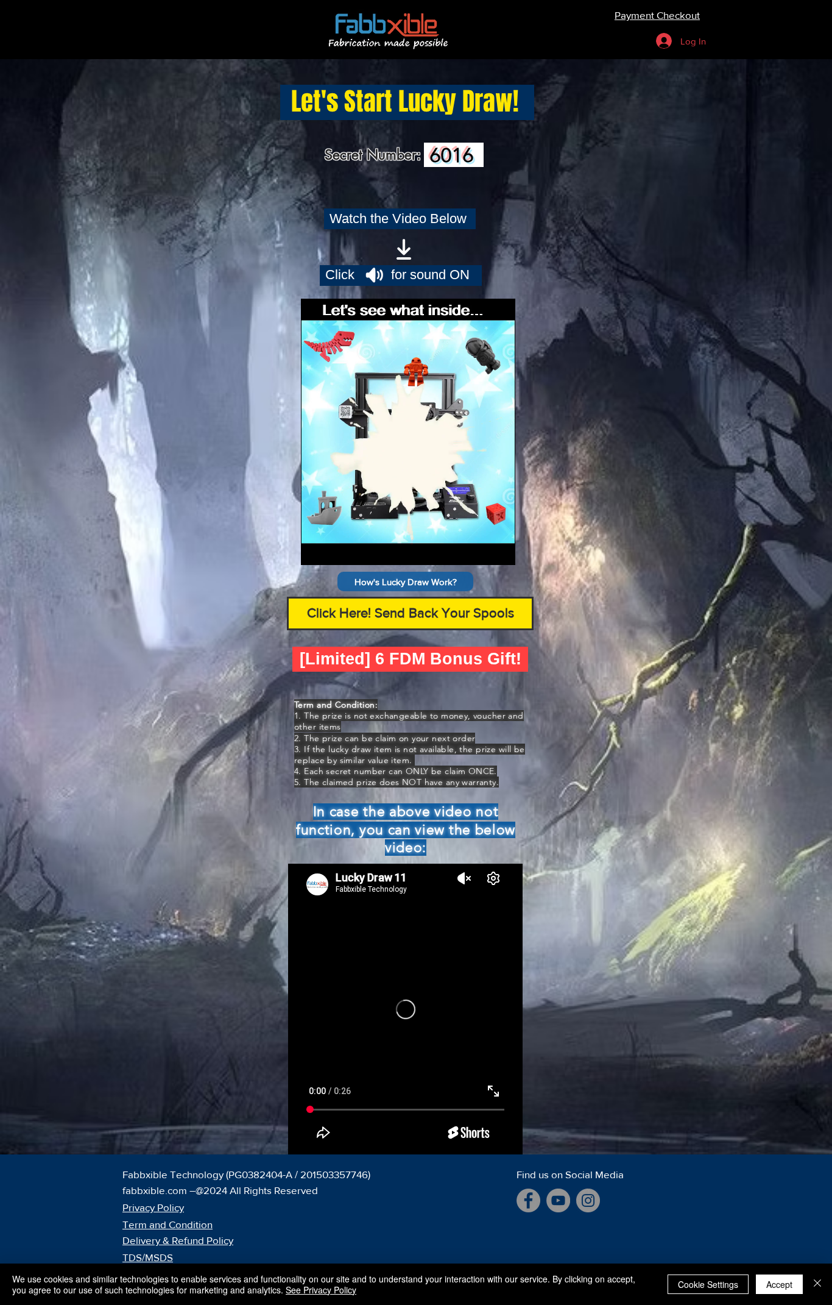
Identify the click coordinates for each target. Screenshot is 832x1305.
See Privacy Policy (321, 1290)
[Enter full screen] (499, 548)
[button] (405, 581)
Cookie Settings (708, 1284)
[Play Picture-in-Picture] (478, 548)
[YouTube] (558, 1200)
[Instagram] (588, 1200)
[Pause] (317, 548)
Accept (779, 1284)
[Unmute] (337, 548)
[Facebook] (528, 1200)
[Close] (817, 1284)
